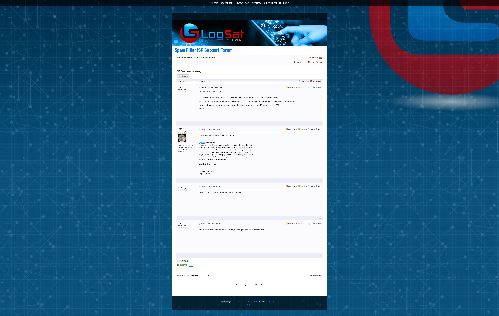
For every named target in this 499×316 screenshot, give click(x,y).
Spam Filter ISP (194, 57)
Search (304, 62)
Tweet (191, 266)
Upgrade (202, 143)
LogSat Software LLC (249, 302)
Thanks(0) (303, 87)
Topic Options (316, 81)
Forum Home (183, 57)
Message (202, 81)
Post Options (292, 87)
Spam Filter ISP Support (208, 57)
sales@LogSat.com (272, 302)
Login (320, 62)
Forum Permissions (315, 275)
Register (313, 62)
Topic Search (305, 81)
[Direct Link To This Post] (199, 87)
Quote (313, 87)
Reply (319, 87)
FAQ (297, 62)
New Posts (314, 57)
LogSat (181, 128)
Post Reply (182, 76)
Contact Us (249, 304)
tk (179, 87)
